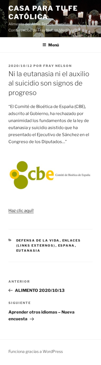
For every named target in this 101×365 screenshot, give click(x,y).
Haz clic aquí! (21, 210)
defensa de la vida (38, 240)
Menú (53, 44)
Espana (66, 245)
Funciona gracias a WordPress (35, 351)
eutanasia (28, 251)
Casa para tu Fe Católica (43, 12)
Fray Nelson (57, 66)
